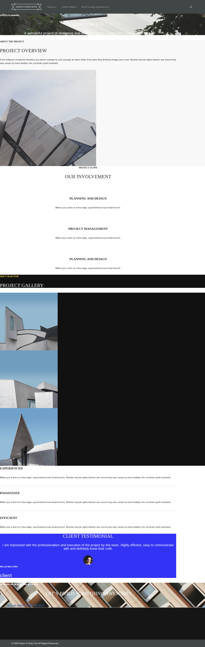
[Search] (191, 7)
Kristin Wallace (69, 7)
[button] (57, 6)
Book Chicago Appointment (95, 7)
